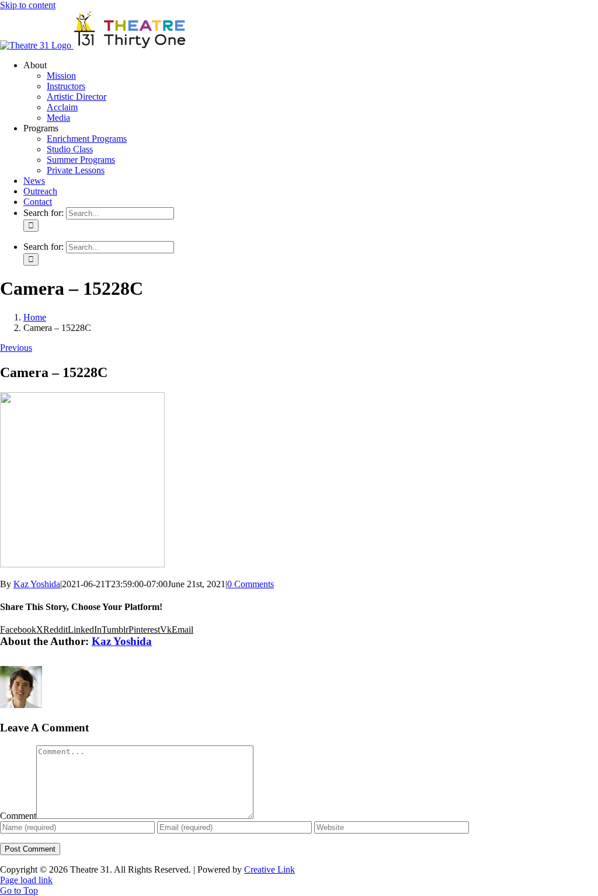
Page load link (26, 880)
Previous (16, 348)
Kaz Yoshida (36, 584)
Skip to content (27, 5)
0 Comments (250, 584)
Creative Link (269, 869)
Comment (18, 816)
